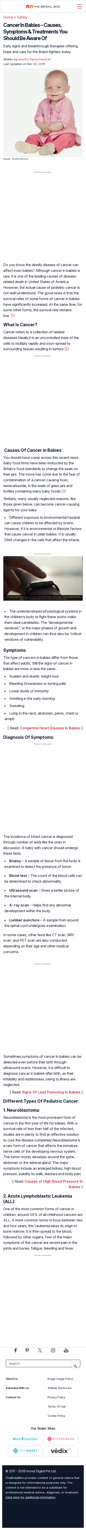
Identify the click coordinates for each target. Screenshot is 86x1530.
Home (8, 17)
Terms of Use (57, 1406)
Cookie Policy (56, 1415)
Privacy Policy (56, 1397)
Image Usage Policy (60, 1378)
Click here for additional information (30, 1497)
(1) (13, 315)
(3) (63, 491)
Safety (22, 17)
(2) (66, 349)
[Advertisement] (43, 221)
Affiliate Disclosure (60, 1388)
